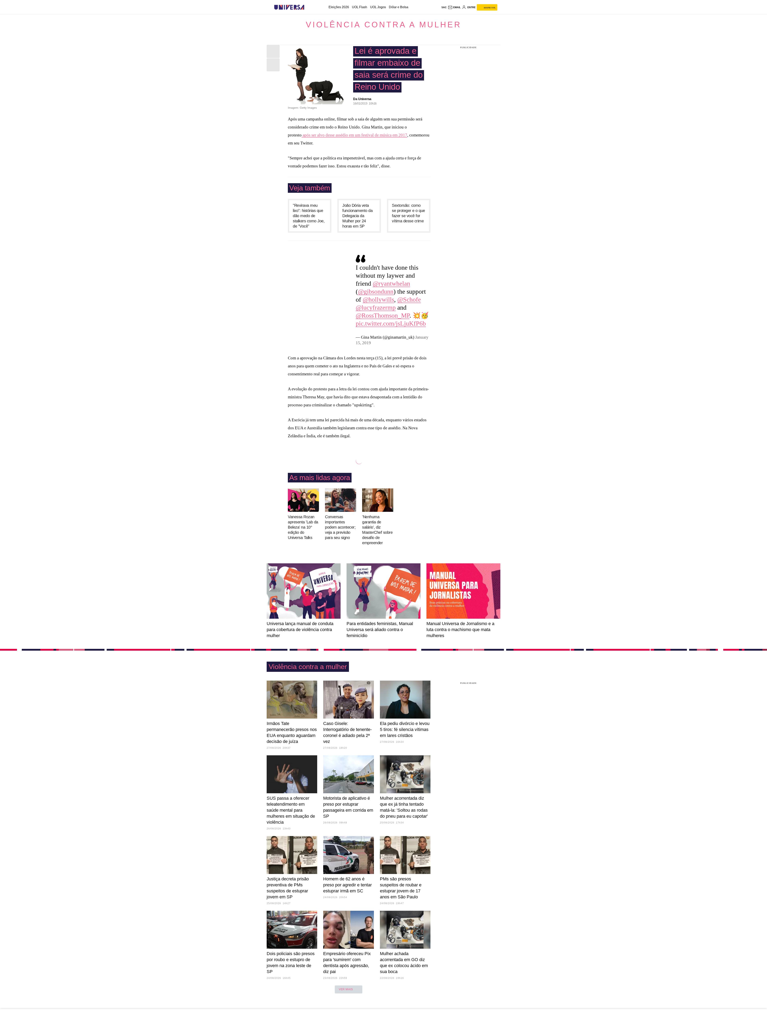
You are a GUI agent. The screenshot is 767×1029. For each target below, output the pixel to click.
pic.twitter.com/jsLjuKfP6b (391, 323)
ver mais (346, 989)
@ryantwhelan (391, 283)
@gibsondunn (375, 291)
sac (444, 7)
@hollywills (378, 299)
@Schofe (409, 299)
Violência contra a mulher (383, 24)
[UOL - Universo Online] (307, 7)
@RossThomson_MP (382, 315)
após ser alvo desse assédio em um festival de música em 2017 (354, 135)
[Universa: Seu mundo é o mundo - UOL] (289, 7)
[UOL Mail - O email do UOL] (454, 7)
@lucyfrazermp (376, 307)
